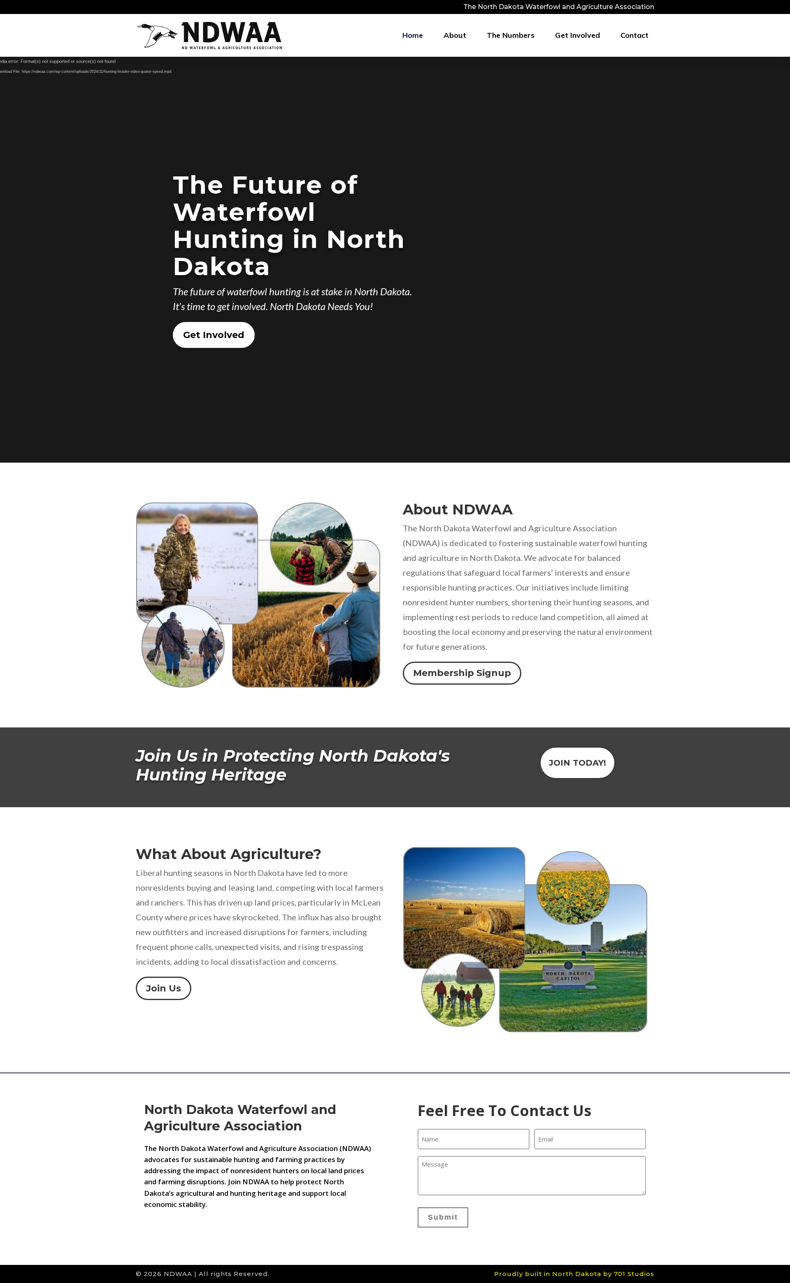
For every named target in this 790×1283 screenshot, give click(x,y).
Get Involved (577, 35)
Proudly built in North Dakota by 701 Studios (574, 1274)
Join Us (163, 988)
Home (412, 35)
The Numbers (510, 35)
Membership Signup (462, 673)
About (455, 35)
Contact (634, 35)
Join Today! (577, 763)
